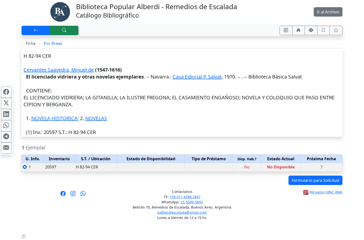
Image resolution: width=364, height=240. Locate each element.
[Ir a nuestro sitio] (298, 30)
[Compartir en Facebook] (6, 92)
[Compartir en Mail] (6, 148)
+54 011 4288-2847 (185, 196)
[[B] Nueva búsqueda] (64, 30)
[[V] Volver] (36, 30)
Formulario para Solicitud (315, 180)
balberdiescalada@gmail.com (182, 212)
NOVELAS (96, 118)
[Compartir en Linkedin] (6, 114)
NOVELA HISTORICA (54, 118)
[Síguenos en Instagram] (73, 195)
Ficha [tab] (30, 43)
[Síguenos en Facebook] (63, 195)
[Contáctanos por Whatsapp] (83, 195)
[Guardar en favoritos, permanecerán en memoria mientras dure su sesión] (323, 30)
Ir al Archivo (328, 12)
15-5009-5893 (192, 202)
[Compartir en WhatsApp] (6, 125)
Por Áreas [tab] (53, 43)
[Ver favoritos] (336, 30)
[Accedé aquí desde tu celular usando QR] (286, 30)
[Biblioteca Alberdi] (60, 11)
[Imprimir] (311, 30)
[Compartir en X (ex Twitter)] (6, 103)
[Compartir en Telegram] (6, 136)
